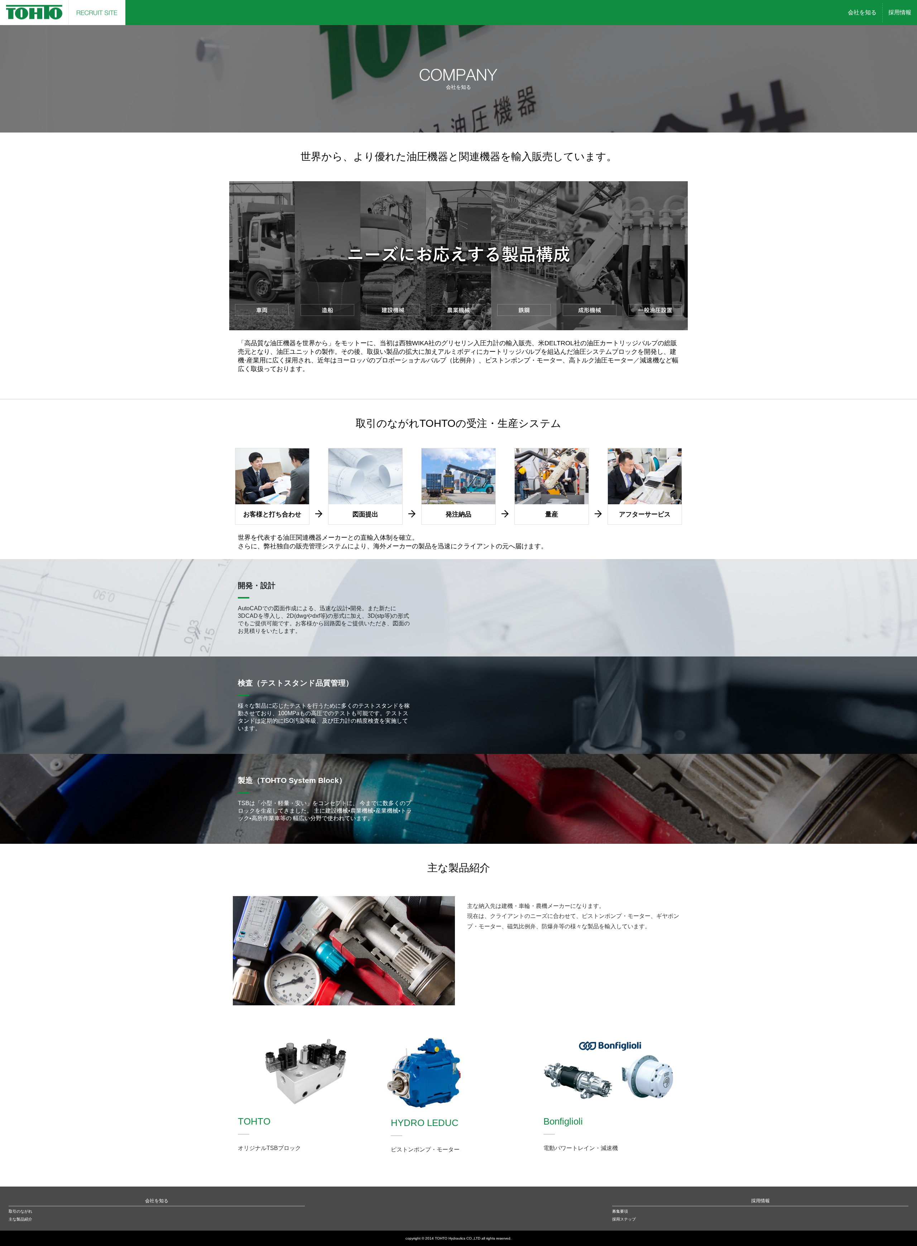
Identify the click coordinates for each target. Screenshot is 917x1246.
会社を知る (156, 1200)
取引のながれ (20, 1211)
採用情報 (760, 1200)
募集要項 (620, 1211)
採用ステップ (624, 1219)
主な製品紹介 (20, 1219)
